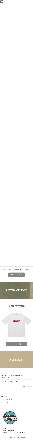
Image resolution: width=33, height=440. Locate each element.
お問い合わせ (4, 396)
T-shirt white (16, 305)
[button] (16, 275)
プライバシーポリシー (6, 399)
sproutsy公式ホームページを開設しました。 (13, 375)
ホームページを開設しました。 (10, 381)
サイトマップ (4, 402)
